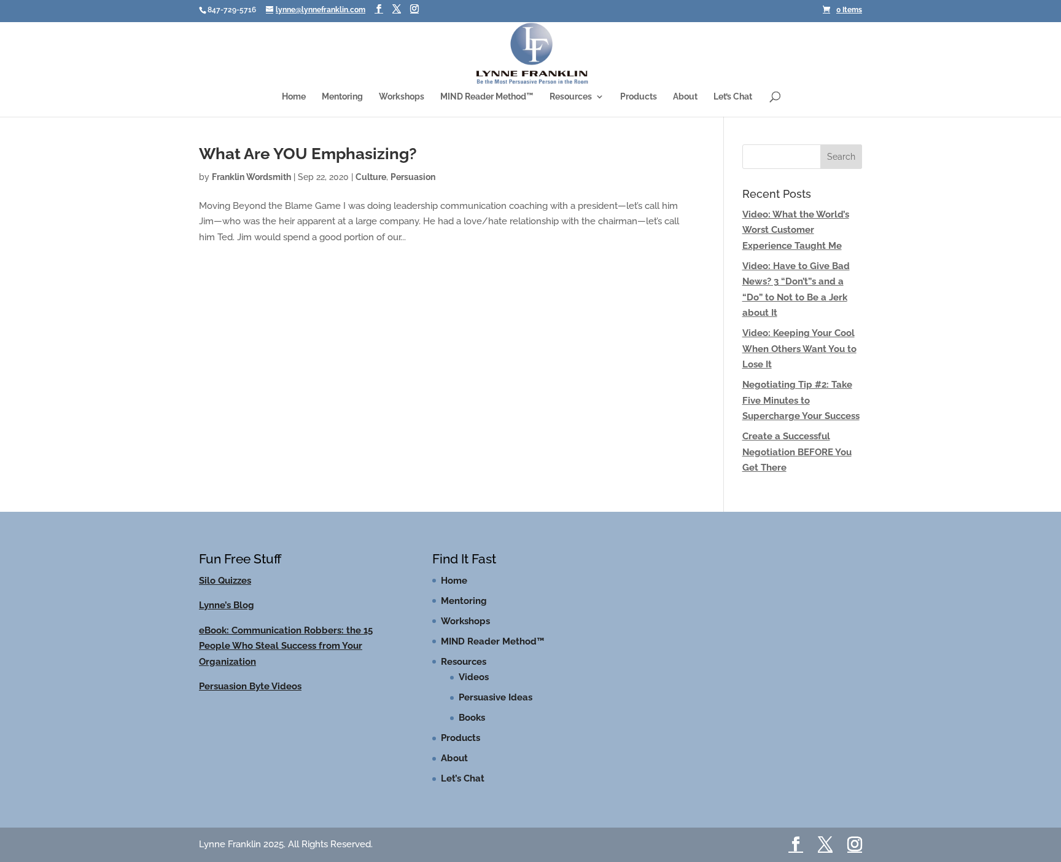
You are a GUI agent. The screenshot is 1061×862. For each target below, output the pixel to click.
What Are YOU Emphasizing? (308, 165)
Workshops (401, 100)
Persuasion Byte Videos (250, 697)
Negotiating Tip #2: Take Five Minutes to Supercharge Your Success (801, 412)
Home (294, 100)
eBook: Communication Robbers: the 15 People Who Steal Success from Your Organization (286, 658)
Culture (371, 189)
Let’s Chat (732, 100)
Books (472, 729)
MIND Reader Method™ (487, 100)
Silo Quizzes (225, 592)
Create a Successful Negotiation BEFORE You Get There (797, 463)
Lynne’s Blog (226, 616)
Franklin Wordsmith (251, 189)
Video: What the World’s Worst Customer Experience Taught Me (795, 242)
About (685, 100)
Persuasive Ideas (495, 709)
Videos (474, 688)
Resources (571, 100)
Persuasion (413, 189)
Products (638, 100)
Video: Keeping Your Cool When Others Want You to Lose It (799, 360)
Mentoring (342, 100)
